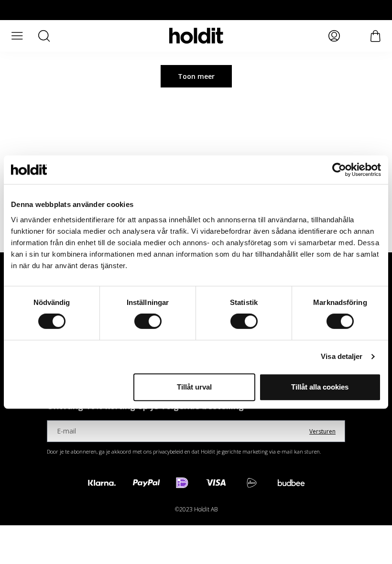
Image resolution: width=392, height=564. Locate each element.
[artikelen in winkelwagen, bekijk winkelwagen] (375, 36)
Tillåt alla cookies (319, 387)
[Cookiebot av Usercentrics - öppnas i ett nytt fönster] (339, 170)
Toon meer (196, 76)
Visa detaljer (341, 356)
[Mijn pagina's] (334, 36)
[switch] (148, 321)
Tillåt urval (194, 387)
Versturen (322, 431)
